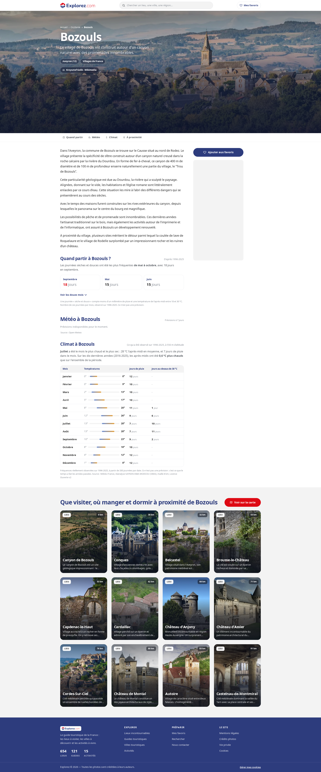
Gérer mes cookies (250, 767)
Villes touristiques (134, 744)
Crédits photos (227, 739)
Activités (129, 750)
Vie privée (225, 744)
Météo (96, 137)
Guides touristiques (135, 739)
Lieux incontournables (137, 733)
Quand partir (74, 137)
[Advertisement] (160, 101)
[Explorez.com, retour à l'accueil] (77, 5)
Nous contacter (180, 744)
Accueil (63, 27)
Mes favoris (178, 733)
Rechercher (178, 739)
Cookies (223, 750)
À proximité (134, 137)
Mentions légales (229, 733)
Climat (113, 137)
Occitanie (75, 27)
